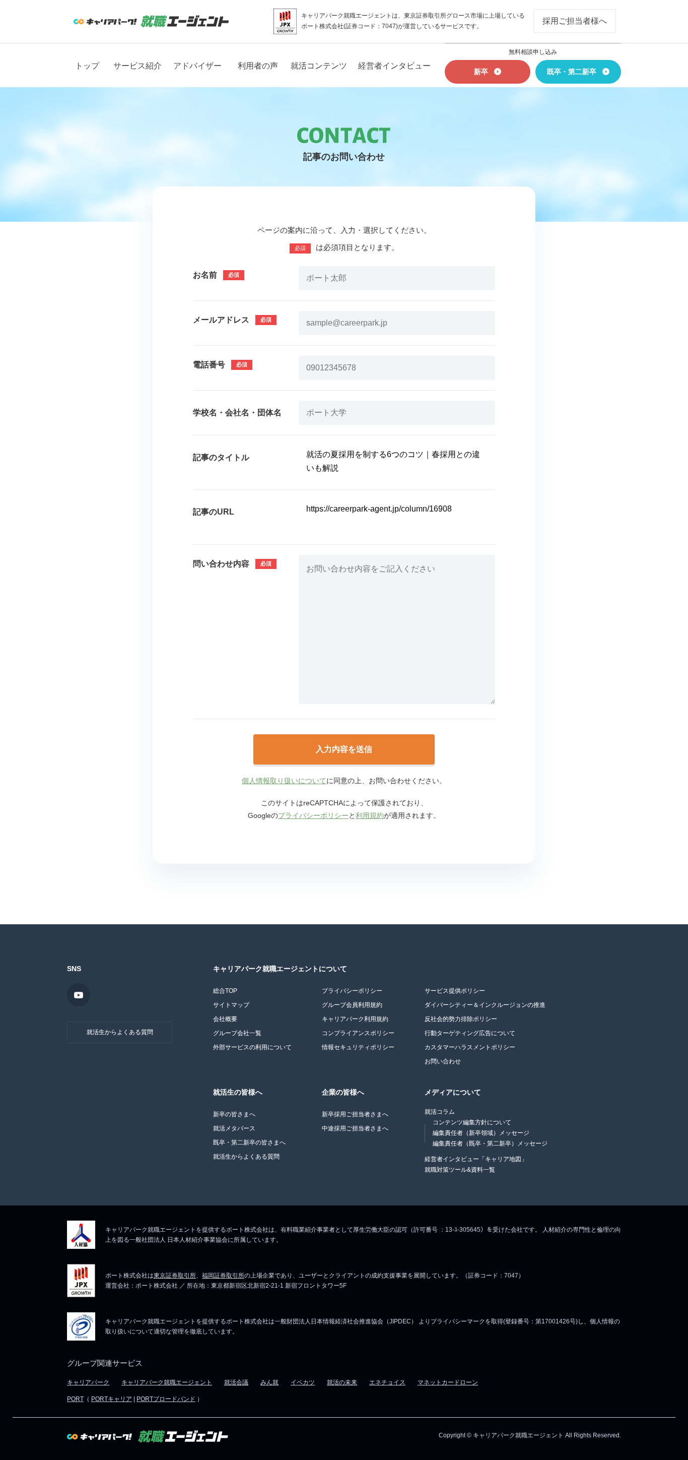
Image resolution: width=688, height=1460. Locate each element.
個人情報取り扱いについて (284, 781)
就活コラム (440, 1111)
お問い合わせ (443, 1061)
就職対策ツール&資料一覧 (460, 1169)
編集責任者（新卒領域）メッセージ (481, 1132)
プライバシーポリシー (313, 815)
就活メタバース (234, 1128)
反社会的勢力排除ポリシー (461, 1019)
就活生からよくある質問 (120, 1032)
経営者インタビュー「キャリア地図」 (476, 1159)
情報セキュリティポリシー (358, 1047)
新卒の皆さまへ (234, 1114)
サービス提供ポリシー (455, 990)
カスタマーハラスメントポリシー (470, 1047)
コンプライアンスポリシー (358, 1033)
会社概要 (225, 1019)
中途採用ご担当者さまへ (355, 1128)
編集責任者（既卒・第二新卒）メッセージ (490, 1143)
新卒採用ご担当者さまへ (355, 1114)
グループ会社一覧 (237, 1033)
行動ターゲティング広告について (470, 1033)
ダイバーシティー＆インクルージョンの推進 (485, 1004)
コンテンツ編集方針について (472, 1122)
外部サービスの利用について (252, 1047)
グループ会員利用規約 (352, 1004)
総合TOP (225, 990)
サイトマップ (231, 1004)
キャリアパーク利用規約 (355, 1019)
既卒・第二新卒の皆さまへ (249, 1142)
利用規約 (370, 815)
